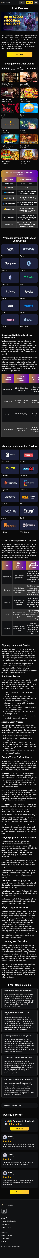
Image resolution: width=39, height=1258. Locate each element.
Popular (4, 68)
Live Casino (13, 68)
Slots (31, 68)
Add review (19, 1128)
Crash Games (22, 68)
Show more (19, 1192)
